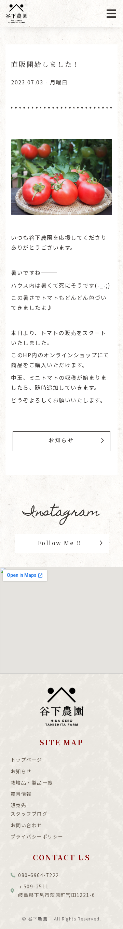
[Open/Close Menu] (112, 13)
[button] (61, 441)
